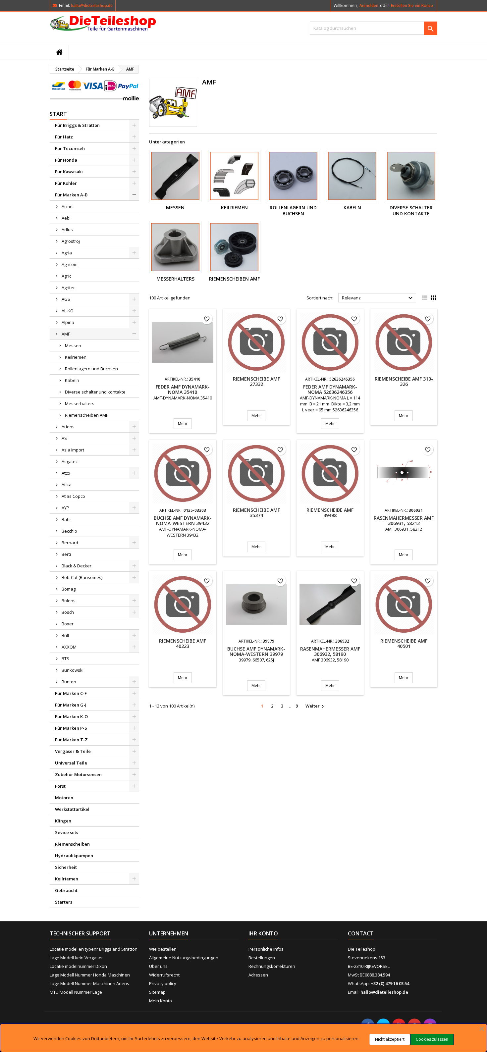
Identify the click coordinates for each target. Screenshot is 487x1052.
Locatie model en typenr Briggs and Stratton (93, 949)
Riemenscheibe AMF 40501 (403, 643)
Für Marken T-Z (71, 740)
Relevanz (378, 298)
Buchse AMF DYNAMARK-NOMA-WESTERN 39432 (183, 520)
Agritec (68, 287)
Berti (66, 554)
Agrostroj (71, 241)
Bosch (68, 612)
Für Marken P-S (71, 728)
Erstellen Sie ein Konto (412, 5)
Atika (67, 485)
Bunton (69, 682)
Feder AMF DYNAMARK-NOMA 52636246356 (330, 389)
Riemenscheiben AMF (86, 415)
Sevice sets (66, 832)
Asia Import (73, 450)
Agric (66, 276)
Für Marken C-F (71, 693)
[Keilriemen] (234, 176)
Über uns (158, 966)
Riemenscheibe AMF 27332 (256, 381)
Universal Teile (71, 763)
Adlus (67, 230)
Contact (361, 933)
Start (58, 114)
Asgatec (70, 461)
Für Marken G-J (70, 705)
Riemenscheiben (72, 844)
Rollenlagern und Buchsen (91, 369)
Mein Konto (160, 1001)
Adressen (258, 975)
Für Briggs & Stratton (77, 125)
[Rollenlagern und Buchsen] (293, 176)
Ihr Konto (263, 933)
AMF (66, 334)
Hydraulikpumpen (74, 856)
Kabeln (72, 380)
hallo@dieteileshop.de (92, 5)
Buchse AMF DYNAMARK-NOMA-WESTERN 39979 (256, 651)
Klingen (63, 821)
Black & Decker (76, 566)
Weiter (315, 706)
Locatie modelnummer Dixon (78, 966)
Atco (66, 473)
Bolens (69, 601)
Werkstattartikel (72, 809)
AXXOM (69, 647)
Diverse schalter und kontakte (95, 392)
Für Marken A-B (71, 195)
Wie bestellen (163, 949)
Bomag (69, 589)
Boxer (68, 624)
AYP (65, 508)
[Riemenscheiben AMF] (234, 247)
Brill (65, 635)
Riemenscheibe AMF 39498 (329, 512)
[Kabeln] (352, 176)
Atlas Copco (73, 496)
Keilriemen (75, 357)
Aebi (66, 218)
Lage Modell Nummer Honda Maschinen (90, 975)
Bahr (66, 519)
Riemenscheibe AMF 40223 (182, 643)
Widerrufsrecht (164, 975)
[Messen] (175, 176)
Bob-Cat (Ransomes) (82, 577)
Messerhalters (79, 403)
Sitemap (157, 992)
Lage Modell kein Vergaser (76, 958)
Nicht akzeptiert (390, 1039)
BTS (65, 658)
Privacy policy (162, 983)
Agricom (70, 264)
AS (64, 438)
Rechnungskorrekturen (271, 966)
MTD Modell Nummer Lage (76, 992)
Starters (63, 902)
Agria (67, 253)
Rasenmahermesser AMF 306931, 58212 (404, 520)
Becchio (69, 531)
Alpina (68, 322)
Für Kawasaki (69, 172)
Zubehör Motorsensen (78, 774)
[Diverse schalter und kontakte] (411, 176)
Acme (67, 206)
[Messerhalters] (175, 247)
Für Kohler (66, 183)
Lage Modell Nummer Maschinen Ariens (89, 983)
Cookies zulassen (432, 1039)
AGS (66, 299)
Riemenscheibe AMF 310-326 (404, 381)
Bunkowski (72, 670)
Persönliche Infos (266, 949)
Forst (60, 786)
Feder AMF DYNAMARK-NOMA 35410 (183, 389)
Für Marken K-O (71, 716)
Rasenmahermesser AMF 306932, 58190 (330, 651)
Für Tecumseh (70, 148)
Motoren (64, 798)
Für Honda (66, 160)
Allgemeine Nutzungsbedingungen (183, 958)
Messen (73, 345)
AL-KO (68, 311)
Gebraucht (66, 890)
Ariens (68, 427)
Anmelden (368, 5)
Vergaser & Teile (73, 751)
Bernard (70, 543)
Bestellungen (261, 958)
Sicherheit (66, 867)
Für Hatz (64, 137)
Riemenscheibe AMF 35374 (256, 512)
